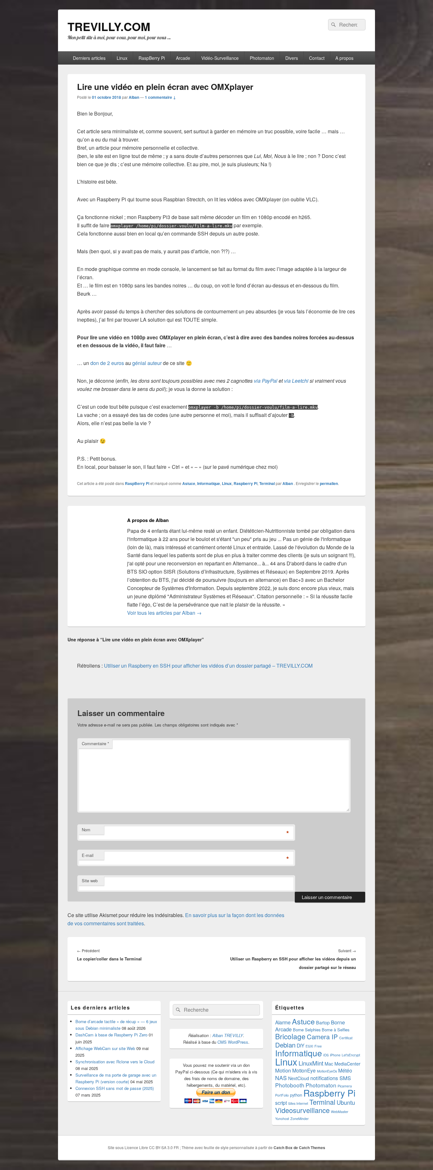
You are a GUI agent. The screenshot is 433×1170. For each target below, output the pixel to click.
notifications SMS (330, 1078)
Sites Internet (298, 1103)
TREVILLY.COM (109, 26)
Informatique (208, 483)
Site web (90, 881)
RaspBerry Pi (152, 58)
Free (318, 1046)
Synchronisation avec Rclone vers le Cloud (114, 1062)
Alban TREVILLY (227, 1035)
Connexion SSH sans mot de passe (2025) (114, 1088)
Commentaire (95, 743)
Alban (134, 97)
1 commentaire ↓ (160, 97)
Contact (317, 58)
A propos (344, 58)
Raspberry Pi (245, 483)
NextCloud (298, 1078)
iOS (326, 1055)
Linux (122, 58)
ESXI (309, 1046)
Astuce (188, 483)
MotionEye (304, 1070)
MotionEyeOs (327, 1071)
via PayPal (265, 380)
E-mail (88, 855)
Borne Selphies (306, 1030)
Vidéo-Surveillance (220, 58)
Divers (291, 58)
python (296, 1095)
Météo (345, 1070)
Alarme (283, 1022)
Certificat (345, 1037)
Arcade (183, 58)
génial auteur (147, 363)
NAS (281, 1078)
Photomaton (262, 58)
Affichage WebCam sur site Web (105, 1048)
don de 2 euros (107, 363)
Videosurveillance (302, 1110)
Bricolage (290, 1036)
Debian (285, 1044)
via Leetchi (296, 380)
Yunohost (282, 1118)
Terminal (267, 483)
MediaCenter (347, 1063)
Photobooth (289, 1085)
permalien (329, 483)
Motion (283, 1070)
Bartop (323, 1022)
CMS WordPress (232, 1042)
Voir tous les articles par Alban (164, 612)
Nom (86, 830)
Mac (329, 1063)
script (281, 1102)
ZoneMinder (299, 1118)
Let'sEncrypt (351, 1055)
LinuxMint (311, 1063)
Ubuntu (346, 1102)
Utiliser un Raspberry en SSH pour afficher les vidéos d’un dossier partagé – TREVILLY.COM (208, 665)
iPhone (335, 1055)
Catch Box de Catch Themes (299, 1147)
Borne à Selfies (335, 1030)
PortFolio (282, 1095)
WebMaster (339, 1111)
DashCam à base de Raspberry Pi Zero (111, 1035)
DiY (300, 1045)
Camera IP (322, 1036)
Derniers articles (89, 58)
